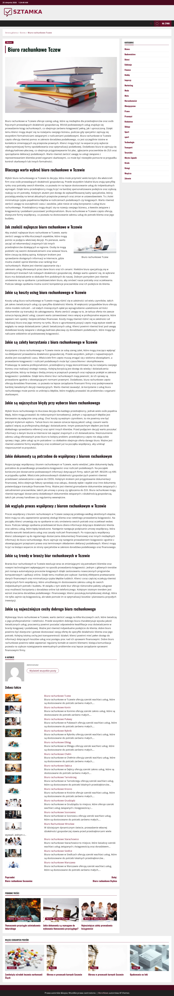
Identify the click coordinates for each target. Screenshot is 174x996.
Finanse (128, 69)
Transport (128, 147)
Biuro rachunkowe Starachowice (61, 839)
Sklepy (127, 126)
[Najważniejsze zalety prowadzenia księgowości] (99, 910)
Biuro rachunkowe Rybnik (58, 730)
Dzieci (127, 59)
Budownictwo (130, 54)
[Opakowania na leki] (149, 958)
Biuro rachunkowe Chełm (57, 754)
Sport (127, 131)
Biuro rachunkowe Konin (57, 707)
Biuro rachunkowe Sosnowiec (60, 812)
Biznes (9, 42)
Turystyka (128, 152)
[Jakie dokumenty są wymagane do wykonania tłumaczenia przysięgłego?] (61, 910)
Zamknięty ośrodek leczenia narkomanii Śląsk (23, 976)
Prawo (127, 111)
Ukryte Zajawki (24, 919)
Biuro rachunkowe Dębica (58, 765)
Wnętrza (128, 173)
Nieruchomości (131, 100)
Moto (127, 95)
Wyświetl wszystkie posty (42, 670)
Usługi (127, 168)
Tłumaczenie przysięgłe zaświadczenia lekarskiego (22, 927)
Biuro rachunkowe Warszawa (59, 862)
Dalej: (105, 879)
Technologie (129, 142)
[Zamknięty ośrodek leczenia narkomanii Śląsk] (24, 958)
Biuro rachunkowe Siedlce (58, 850)
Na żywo (166, 23)
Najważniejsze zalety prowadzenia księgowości (96, 927)
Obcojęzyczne (130, 106)
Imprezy (128, 80)
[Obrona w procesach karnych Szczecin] (66, 958)
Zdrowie (128, 178)
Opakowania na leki (139, 974)
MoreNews (103, 993)
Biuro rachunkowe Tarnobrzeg (60, 777)
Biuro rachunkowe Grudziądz (59, 800)
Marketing (129, 85)
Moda (127, 90)
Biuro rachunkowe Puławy (58, 719)
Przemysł (128, 116)
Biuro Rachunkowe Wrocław (59, 823)
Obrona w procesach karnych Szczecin (64, 974)
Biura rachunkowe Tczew (57, 695)
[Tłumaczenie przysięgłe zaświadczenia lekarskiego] (23, 910)
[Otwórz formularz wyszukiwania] (151, 23)
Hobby (127, 74)
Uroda (127, 162)
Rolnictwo (129, 121)
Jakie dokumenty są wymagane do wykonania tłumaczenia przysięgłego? (60, 927)
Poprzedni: (18, 879)
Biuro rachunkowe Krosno (58, 788)
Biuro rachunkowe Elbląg (57, 742)
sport (127, 137)
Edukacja (128, 64)
